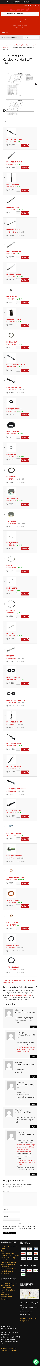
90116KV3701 (11, 835)
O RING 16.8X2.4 (12, 967)
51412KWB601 (11, 344)
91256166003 (11, 948)
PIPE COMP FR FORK (13, 274)
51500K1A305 (11, 746)
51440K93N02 (11, 658)
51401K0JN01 (11, 209)
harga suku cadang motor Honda (20, 995)
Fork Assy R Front (12, 184)
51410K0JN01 (11, 254)
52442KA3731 (11, 925)
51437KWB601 (11, 456)
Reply (33, 1027)
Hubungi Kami (6, 1288)
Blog (2, 1251)
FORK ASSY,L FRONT (14, 722)
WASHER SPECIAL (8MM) (15, 877)
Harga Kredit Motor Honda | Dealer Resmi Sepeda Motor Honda (20, 10)
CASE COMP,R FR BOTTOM (16, 365)
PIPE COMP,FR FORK (13, 251)
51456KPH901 (11, 545)
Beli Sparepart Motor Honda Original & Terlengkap (8, 1271)
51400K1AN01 (11, 187)
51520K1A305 (11, 791)
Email (5, 1217)
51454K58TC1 (11, 501)
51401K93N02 (11, 232)
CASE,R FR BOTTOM (13, 387)
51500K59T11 (11, 768)
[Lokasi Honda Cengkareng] (29, 1298)
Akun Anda (27, 5)
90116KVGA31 (11, 858)
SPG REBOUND (11, 297)
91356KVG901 (11, 969)
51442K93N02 (11, 902)
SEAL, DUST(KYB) (13, 431)
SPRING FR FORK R (13, 230)
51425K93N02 (11, 434)
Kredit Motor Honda (8, 1264)
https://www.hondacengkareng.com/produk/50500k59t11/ (26, 1162)
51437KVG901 (11, 479)
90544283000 (11, 880)
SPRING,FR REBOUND (14, 319)
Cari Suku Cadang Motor (10, 37)
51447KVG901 (11, 613)
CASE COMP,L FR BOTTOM (16, 789)
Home (5, 45)
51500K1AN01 (11, 724)
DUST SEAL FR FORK (13, 409)
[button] (3, 33)
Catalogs (11, 45)
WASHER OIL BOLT (13, 900)
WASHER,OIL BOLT (13, 923)
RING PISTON (11, 454)
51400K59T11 (11, 164)
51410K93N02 (11, 276)
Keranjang (36, 5)
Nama (5, 1209)
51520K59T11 (11, 813)
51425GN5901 (11, 411)
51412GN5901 (11, 299)
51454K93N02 (11, 523)
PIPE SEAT (10, 633)
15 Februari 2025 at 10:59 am (25, 1064)
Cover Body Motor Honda (10, 1255)
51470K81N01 (11, 635)
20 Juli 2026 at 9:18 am (25, 1135)
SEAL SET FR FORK (13, 678)
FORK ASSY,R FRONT (14, 139)
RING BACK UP (11, 342)
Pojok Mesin (5, 1266)
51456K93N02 (11, 568)
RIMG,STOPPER (12, 543)
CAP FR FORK (11, 521)
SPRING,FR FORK (12, 207)
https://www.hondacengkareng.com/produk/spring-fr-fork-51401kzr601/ (26, 1049)
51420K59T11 (11, 389)
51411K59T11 (10, 322)
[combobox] (20, 14)
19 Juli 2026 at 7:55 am (23, 1112)
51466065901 (11, 590)
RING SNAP (10, 565)
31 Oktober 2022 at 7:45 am (25, 1012)
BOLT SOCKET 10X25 (14, 856)
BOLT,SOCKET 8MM (13, 833)
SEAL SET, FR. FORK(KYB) (15, 700)
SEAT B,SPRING (12, 498)
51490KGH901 (11, 680)
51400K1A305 (11, 141)
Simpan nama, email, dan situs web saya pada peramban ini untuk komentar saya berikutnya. (19, 1227)
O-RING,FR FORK (12, 945)
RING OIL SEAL (11, 588)
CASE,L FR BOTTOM (13, 810)
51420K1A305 (11, 367)
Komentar (7, 1191)
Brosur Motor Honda (8, 1253)
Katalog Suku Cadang (8, 1262)
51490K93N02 (11, 702)
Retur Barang (5, 1294)
